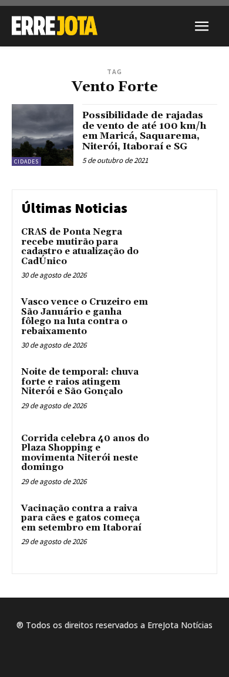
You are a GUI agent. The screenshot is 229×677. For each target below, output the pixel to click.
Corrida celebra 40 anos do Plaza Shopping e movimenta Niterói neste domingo (85, 453)
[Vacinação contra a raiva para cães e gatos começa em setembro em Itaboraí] (183, 526)
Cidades (26, 161)
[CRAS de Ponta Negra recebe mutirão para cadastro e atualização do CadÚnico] (183, 249)
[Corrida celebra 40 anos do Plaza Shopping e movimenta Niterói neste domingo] (183, 456)
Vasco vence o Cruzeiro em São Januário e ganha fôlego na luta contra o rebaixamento (84, 316)
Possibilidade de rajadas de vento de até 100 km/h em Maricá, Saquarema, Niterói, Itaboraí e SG (144, 130)
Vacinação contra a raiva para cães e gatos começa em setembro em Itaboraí (81, 518)
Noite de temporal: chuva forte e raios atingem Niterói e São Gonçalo (80, 381)
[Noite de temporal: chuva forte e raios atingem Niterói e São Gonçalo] (183, 389)
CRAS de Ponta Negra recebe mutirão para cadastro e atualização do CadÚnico (80, 246)
